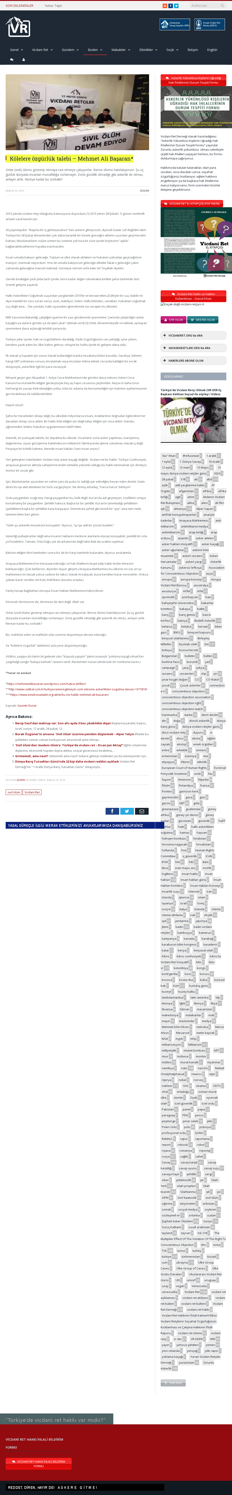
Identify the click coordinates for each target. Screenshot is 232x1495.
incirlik (207, 868)
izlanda (199, 909)
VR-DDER (197, 1339)
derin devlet (209, 715)
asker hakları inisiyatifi (177, 544)
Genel (14, 50)
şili (208, 1192)
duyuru (198, 732)
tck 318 (202, 1233)
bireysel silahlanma (175, 638)
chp (203, 674)
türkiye (166, 1256)
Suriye (207, 1221)
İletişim (193, 50)
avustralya (201, 585)
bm (207, 644)
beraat (203, 626)
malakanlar (193, 1015)
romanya (185, 1150)
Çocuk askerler (190, 685)
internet (193, 891)
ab (196, 479)
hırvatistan (203, 844)
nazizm (203, 1068)
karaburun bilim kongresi (179, 944)
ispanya (167, 903)
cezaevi (167, 674)
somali (166, 1209)
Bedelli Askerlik (204, 621)
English (212, 50)
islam (201, 897)
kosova (167, 980)
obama (201, 1086)
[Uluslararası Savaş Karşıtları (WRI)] (174, 29)
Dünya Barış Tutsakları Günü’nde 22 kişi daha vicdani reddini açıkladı (67, 761)
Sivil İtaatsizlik (187, 1198)
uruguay (210, 1280)
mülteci (167, 1062)
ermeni (201, 750)
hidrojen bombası (174, 838)
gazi (202, 797)
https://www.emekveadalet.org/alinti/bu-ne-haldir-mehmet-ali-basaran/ (59, 695)
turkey (197, 1251)
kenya (182, 950)
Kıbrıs (165, 956)
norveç (198, 1080)
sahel (199, 1156)
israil (183, 903)
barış (165, 615)
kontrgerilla (169, 974)
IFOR (165, 862)
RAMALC (167, 1139)
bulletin (190, 656)
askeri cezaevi (192, 556)
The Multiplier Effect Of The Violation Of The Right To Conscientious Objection (193, 1239)
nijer (212, 1074)
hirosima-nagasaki (174, 844)
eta (205, 756)
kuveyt (166, 991)
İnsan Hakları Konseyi (205, 886)
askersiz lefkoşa (190, 568)
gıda (196, 803)
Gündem (68, 50)
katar (165, 950)
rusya (166, 1156)
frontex (167, 791)
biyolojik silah (188, 644)
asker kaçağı (210, 544)
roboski (183, 1145)
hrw (183, 850)
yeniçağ (192, 1351)
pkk (209, 1121)
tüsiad (211, 1256)
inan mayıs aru (185, 868)
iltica (165, 868)
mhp (193, 1039)
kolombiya (181, 968)
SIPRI (165, 1198)
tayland (167, 1233)
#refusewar (191, 456)
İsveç (200, 903)
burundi (192, 662)
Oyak (193, 1097)
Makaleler (118, 50)
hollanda (168, 850)
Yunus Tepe (53, 6)
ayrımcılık (168, 597)
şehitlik (191, 1174)
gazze (166, 803)
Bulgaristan (169, 656)
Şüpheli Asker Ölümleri (177, 1221)
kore (188, 974)
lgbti (182, 1003)
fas (210, 774)
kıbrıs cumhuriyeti (189, 956)
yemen (210, 1345)
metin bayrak (205, 1033)
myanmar (213, 1062)
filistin (166, 785)
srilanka (194, 1215)
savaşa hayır (170, 1174)
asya (209, 573)
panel (187, 1109)
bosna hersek (188, 650)
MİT (216, 1050)
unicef (191, 1280)
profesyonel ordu (174, 1133)
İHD (191, 862)
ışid (164, 921)
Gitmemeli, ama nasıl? (32, 756)
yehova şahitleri (187, 1345)
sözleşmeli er (171, 1215)
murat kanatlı (189, 1062)
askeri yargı (194, 562)
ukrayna (182, 1262)
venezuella (169, 1292)
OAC (186, 1086)
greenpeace (170, 809)
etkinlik (202, 762)
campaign (168, 668)
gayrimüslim (170, 797)
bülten (208, 656)
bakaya (184, 609)
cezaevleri (187, 674)
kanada (189, 938)
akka (190, 503)
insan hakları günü (193, 880)
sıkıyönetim (187, 1203)
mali (211, 1015)
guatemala (193, 809)
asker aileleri (205, 538)
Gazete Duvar (27, 705)
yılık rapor (211, 1351)
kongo (201, 968)
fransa (204, 785)
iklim (206, 862)
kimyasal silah (203, 950)
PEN (185, 1115)
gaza (189, 797)
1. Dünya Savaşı (190, 462)
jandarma (181, 921)
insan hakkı (190, 874)
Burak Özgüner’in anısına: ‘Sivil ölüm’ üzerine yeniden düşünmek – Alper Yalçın (75, 734)
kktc (199, 962)
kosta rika (186, 980)
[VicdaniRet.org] (18, 25)
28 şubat (167, 479)
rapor (184, 1139)
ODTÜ (217, 1086)
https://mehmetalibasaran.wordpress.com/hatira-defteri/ (46, 684)
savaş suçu (211, 1168)
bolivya (167, 650)
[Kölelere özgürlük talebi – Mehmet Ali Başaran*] (77, 149)
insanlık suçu (171, 891)
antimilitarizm (171, 532)
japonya (201, 921)
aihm (190, 497)
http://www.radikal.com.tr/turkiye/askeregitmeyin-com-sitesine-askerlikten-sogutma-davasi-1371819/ (78, 689)
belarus (167, 626)
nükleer (167, 1086)
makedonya (170, 1015)
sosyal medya (187, 1209)
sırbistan (209, 1203)
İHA (177, 862)
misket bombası (194, 1050)
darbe (188, 715)
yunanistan (186, 1362)
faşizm (166, 780)
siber (165, 1180)
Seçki (170, 50)
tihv (203, 1245)
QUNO (199, 1133)
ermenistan (170, 756)
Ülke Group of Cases (190, 1268)
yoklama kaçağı (172, 1357)
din (164, 721)
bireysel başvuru (199, 632)
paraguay (168, 1115)
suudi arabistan (199, 1227)
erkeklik (181, 750)
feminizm (184, 780)
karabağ (207, 938)
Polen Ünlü (169, 1127)
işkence (184, 897)
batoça (182, 621)
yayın (165, 1345)
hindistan (199, 838)
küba (203, 980)
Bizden (93, 50)
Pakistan (168, 1109)
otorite (178, 1097)
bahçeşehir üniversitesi (178, 603)
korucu (204, 974)
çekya (200, 668)
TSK (164, 1251)
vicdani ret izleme (190, 1333)
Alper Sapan (204, 509)
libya (214, 1003)
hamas (184, 833)
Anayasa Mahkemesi (193, 520)
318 (183, 479)
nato (184, 1068)
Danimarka (169, 715)
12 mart (184, 467)
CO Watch (213, 679)
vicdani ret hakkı (198, 1309)
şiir (202, 1180)
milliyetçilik (169, 1050)
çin (215, 674)
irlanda (167, 897)
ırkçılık (208, 915)
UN (178, 1280)
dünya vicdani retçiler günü (201, 727)
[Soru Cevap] (56, 1413)
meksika (202, 1027)
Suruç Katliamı (171, 1227)
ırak (192, 915)
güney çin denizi (187, 815)
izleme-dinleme (172, 915)
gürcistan (184, 821)
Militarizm (194, 1044)
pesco (199, 1115)
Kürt (176, 986)
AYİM (186, 591)
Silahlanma (188, 1192)
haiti (181, 827)
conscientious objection (188, 691)
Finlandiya (186, 785)
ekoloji (181, 744)
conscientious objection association (186, 697)
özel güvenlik (183, 1103)
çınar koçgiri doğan (175, 679)
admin (21, 780)
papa (201, 1109)
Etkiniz (185, 762)
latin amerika (199, 997)
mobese (182, 1056)
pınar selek (190, 1121)
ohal (165, 1092)
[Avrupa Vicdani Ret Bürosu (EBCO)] (209, 29)
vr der (178, 1339)
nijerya (166, 1080)
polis (187, 1127)
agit (177, 497)
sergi (208, 1174)
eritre (165, 750)
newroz (196, 1074)
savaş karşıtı (189, 1162)
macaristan (204, 1009)
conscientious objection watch (182, 709)
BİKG (177, 632)
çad (207, 662)
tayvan (186, 1233)
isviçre (166, 909)
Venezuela (199, 1286)
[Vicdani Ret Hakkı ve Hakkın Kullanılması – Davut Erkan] (185, 304)
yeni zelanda (171, 1351)
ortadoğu (183, 1092)
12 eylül (167, 467)
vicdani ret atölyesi (195, 1298)
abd (209, 479)
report (166, 1145)
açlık (165, 485)
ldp (218, 997)
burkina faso (170, 662)
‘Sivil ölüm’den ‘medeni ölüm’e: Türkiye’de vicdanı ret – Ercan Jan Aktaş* (69, 745)
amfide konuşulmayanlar (179, 515)
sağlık (184, 1156)
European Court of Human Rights (184, 768)
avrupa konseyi (191, 579)
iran (209, 891)
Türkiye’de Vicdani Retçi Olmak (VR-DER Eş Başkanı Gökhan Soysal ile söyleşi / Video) (191, 392)
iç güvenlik (190, 856)
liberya (198, 1003)
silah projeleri (186, 1186)
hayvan (202, 833)
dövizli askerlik (199, 721)
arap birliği (196, 532)
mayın (166, 1021)
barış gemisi (187, 615)
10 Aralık (214, 462)
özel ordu (208, 1103)
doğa (176, 721)
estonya (190, 756)
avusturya (169, 591)
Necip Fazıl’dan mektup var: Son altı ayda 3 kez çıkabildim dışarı (63, 723)
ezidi (197, 774)
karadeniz (210, 944)
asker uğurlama (173, 550)
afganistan (186, 491)
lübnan (185, 1009)
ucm (164, 1262)
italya (183, 909)
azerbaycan (190, 597)
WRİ (212, 1339)
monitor (201, 1056)
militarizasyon (171, 1044)
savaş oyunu (188, 1168)
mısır (165, 1056)
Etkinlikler (146, 50)
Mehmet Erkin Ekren (175, 1027)
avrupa (167, 579)
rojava (166, 1150)
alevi (204, 503)
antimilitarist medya (194, 526)
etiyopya (168, 762)
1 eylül (166, 462)
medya (206, 1021)
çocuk (166, 685)
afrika (207, 491)
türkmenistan (191, 1256)
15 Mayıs (203, 467)
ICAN (209, 856)
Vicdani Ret (40, 50)
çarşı (185, 668)
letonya (167, 1003)
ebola (196, 738)
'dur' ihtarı (169, 456)
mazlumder (187, 1021)
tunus (181, 1251)
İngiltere (167, 874)
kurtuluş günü (198, 986)
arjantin (183, 538)
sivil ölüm (13, 792)
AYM (200, 591)
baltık (201, 609)
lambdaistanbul (172, 997)
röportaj (204, 1150)
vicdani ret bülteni (193, 1304)
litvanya (167, 1009)
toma (216, 1245)
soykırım (210, 1209)
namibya (168, 1068)
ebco (179, 738)
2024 (217, 473)
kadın (179, 927)
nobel (182, 1080)
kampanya (169, 938)
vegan (180, 1286)
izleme (216, 909)
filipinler (203, 780)
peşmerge (169, 1121)
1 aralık (211, 456)
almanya (180, 509)
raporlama (202, 1139)
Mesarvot (182, 1033)
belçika (186, 626)
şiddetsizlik (183, 1180)
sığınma (167, 1203)
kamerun (205, 933)
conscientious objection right (181, 703)
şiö (219, 1192)
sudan (211, 1215)
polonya (205, 1127)
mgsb (179, 1039)
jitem (165, 927)
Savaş (166, 1162)
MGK (165, 1039)
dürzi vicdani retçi (174, 732)
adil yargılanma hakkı (189, 485)
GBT (182, 803)
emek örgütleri (203, 744)
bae (208, 597)
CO (197, 679)
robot (200, 1145)
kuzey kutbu (186, 991)
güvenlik (204, 821)
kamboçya (184, 933)
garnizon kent (188, 791)
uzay (165, 1286)
